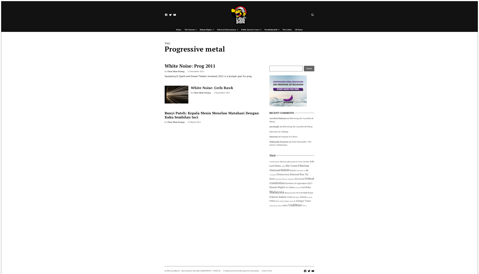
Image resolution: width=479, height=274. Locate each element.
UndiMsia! (295, 205)
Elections (299, 178)
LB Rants (299, 29)
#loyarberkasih (274, 162)
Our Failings (282, 131)
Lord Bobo (306, 187)
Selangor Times (303, 200)
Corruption (272, 175)
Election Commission (288, 179)
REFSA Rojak (279, 201)
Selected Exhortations (226, 29)
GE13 (309, 183)
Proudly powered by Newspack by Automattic (241, 271)
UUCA (305, 206)
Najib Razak (308, 193)
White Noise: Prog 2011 (190, 66)
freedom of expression (296, 183)
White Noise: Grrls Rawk (212, 87)
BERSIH (285, 170)
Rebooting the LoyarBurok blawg (297, 126)
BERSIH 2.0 (294, 170)
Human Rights (206, 29)
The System (190, 29)
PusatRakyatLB (271, 29)
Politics (304, 196)
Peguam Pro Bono (289, 136)
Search (309, 69)
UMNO (285, 205)
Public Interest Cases (250, 29)
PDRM (289, 197)
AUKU (283, 166)
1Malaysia (283, 162)
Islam (291, 187)
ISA (287, 187)
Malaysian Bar (290, 193)
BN (307, 170)
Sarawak (292, 201)
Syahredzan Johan (275, 206)
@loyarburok (292, 162)
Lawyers (297, 187)
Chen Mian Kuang (175, 71)
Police (297, 197)
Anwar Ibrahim (303, 162)
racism (310, 197)
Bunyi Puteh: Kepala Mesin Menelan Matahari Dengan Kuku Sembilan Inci (212, 115)
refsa (272, 200)
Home (178, 29)
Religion (286, 201)
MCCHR (299, 193)
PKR (294, 197)
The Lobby (287, 29)
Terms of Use (267, 271)
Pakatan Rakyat (278, 197)
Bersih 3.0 (302, 170)
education (278, 179)
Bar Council (292, 165)
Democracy (283, 174)
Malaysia (276, 192)
